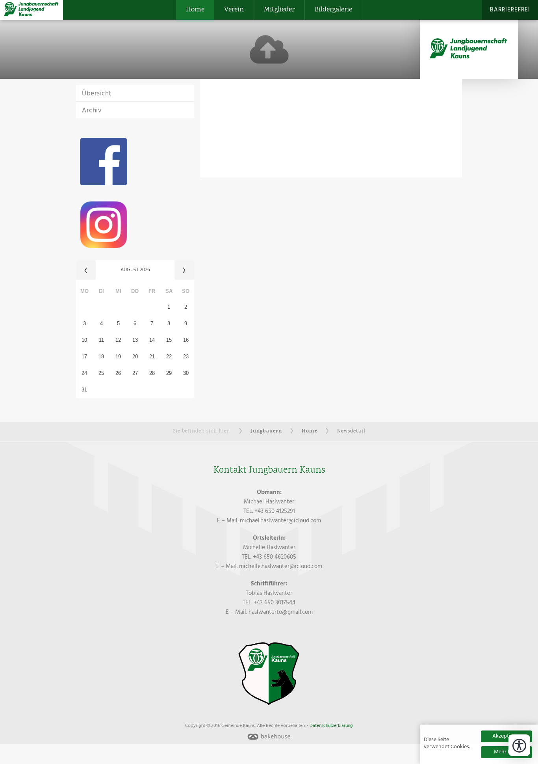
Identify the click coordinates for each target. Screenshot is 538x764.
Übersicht (96, 93)
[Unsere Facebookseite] (135, 161)
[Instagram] (135, 224)
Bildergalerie (333, 10)
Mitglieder (279, 10)
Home (195, 10)
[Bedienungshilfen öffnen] (519, 745)
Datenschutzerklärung (331, 726)
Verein (234, 10)
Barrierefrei (510, 10)
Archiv (92, 110)
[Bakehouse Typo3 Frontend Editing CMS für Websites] (269, 737)
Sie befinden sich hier (201, 431)
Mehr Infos (506, 752)
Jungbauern (266, 431)
